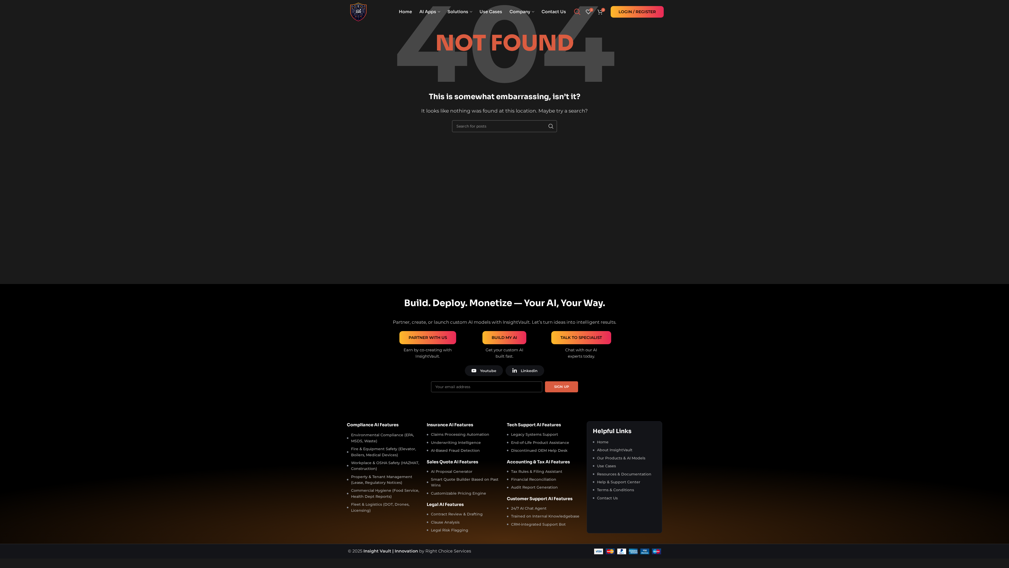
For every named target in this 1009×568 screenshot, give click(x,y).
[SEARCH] (551, 126)
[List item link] (624, 442)
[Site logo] (358, 11)
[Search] (577, 12)
